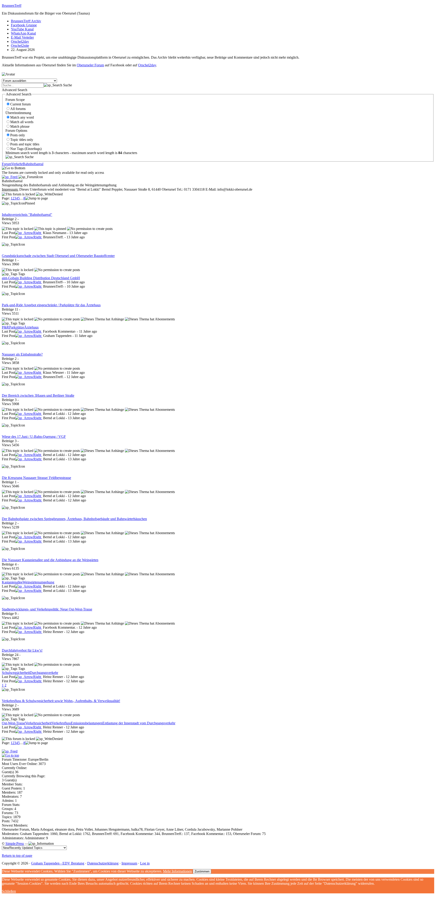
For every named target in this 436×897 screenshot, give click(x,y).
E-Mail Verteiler (22, 37)
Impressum (129, 863)
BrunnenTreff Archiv (26, 21)
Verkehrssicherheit (38, 723)
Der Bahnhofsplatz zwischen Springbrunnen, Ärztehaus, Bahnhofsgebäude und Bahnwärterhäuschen (74, 519)
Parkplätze (16, 327)
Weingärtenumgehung (38, 582)
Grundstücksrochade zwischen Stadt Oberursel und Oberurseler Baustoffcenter (58, 256)
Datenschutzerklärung (103, 863)
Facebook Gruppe (24, 25)
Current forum (20, 104)
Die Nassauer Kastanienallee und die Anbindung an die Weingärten (50, 560)
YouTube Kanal (22, 29)
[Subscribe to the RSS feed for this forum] (10, 177)
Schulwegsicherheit (16, 673)
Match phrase (20, 126)
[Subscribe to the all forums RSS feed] (9, 751)
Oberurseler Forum (90, 65)
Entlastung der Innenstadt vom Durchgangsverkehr (138, 723)
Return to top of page (17, 855)
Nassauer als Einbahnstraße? (22, 354)
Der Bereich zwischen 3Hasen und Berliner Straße (38, 395)
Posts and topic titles (24, 144)
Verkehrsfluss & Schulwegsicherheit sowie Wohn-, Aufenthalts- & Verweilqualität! (61, 701)
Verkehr (17, 164)
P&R (5, 327)
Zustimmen (202, 871)
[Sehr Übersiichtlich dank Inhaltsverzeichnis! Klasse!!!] (28, 233)
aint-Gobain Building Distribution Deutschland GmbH (41, 278)
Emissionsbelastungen (86, 723)
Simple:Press (14, 843)
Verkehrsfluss (61, 723)
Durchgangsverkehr (44, 673)
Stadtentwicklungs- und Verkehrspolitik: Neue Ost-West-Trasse (47, 609)
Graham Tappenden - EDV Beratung (57, 863)
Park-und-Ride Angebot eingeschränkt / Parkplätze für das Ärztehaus (51, 305)
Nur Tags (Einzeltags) (26, 149)
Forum (6, 164)
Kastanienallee (12, 582)
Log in (145, 863)
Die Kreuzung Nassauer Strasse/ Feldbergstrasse (36, 478)
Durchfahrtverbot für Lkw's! (22, 650)
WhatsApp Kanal (23, 33)
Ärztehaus (31, 327)
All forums (18, 109)
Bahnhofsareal (33, 164)
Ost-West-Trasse (13, 723)
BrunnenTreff (11, 5)
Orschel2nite (20, 45)
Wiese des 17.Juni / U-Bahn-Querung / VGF (34, 437)
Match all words (21, 122)
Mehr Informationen (177, 871)
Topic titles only (21, 140)
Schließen (9, 891)
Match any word (22, 117)
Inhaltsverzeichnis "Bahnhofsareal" (27, 215)
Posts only (17, 135)
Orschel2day (20, 41)
